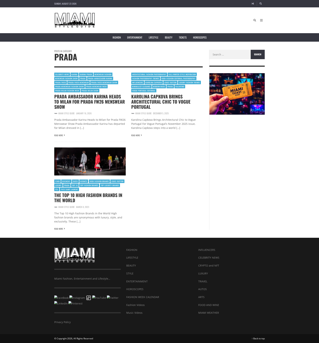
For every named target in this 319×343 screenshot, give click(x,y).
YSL (56, 189)
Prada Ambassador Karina (100, 78)
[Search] (261, 3)
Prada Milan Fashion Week (67, 90)
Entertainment (134, 37)
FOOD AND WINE (208, 305)
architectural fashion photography (149, 74)
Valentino (179, 86)
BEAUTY (131, 265)
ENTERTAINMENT (137, 281)
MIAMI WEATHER (208, 312)
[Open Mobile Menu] (261, 20)
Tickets (183, 37)
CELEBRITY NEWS (208, 257)
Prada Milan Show (90, 90)
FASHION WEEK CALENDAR (142, 297)
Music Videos (134, 312)
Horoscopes (200, 37)
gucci (75, 181)
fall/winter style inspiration (182, 74)
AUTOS (202, 289)
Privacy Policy (62, 322)
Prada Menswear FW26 (96, 86)
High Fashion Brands (99, 181)
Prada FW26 (60, 82)
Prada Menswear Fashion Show (69, 86)
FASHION (131, 250)
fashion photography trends (145, 78)
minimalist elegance (141, 86)
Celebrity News (62, 74)
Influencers (137, 82)
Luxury (58, 185)
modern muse (159, 86)
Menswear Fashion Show (66, 78)
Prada (83, 78)
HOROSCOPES (134, 289)
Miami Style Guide (66, 113)
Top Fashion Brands (89, 185)
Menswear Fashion (103, 74)
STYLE (129, 273)
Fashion (117, 37)
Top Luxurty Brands (110, 185)
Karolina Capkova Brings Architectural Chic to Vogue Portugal (161, 101)
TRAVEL (202, 281)
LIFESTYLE (132, 257)
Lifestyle (153, 37)
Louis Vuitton (170, 82)
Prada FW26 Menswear (78, 82)
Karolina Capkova (153, 82)
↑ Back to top (258, 338)
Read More (58, 135)
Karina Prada (86, 74)
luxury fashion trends (189, 82)
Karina (74, 74)
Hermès (83, 181)
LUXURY (203, 273)
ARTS (201, 297)
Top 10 (75, 185)
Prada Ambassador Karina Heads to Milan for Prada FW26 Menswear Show (89, 101)
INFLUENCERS (206, 250)
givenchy (66, 181)
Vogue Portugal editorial (143, 90)
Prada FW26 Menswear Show (104, 82)
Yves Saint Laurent (69, 189)
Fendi (57, 181)
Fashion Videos (135, 305)
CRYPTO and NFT (208, 265)
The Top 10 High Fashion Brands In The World (88, 197)
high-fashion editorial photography (178, 78)
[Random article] (252, 3)
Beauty (168, 37)
